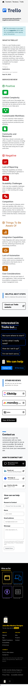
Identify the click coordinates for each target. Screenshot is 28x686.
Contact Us (5, 655)
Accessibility (5, 642)
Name (6, 510)
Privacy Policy (10, 542)
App (3, 637)
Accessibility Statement (17, 674)
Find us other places (8, 652)
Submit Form (9, 548)
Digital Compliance (7, 640)
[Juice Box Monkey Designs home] (5, 619)
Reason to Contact (10, 502)
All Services (5, 645)
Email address (9, 518)
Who (16, 635)
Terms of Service (19, 542)
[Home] (3, 2)
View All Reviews (8, 420)
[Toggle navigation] (10, 681)
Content (17, 640)
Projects (17, 637)
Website (4, 635)
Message (7, 526)
